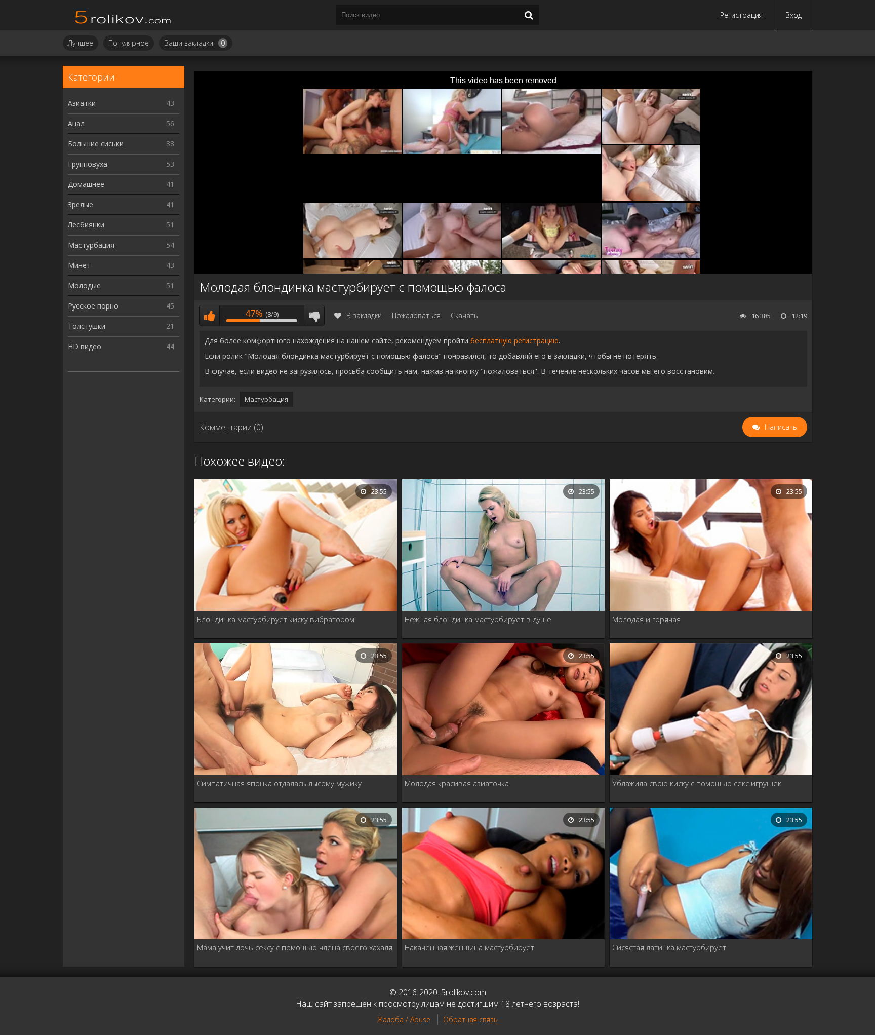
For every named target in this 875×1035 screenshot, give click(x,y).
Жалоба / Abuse (403, 1019)
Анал (121, 123)
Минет (121, 265)
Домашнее (121, 184)
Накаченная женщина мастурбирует (469, 947)
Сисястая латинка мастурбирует (669, 947)
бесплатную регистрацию (514, 341)
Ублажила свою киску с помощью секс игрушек (696, 783)
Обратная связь (470, 1019)
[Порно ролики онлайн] (123, 15)
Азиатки (121, 103)
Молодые (121, 285)
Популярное (128, 43)
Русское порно (121, 306)
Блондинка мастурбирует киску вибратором (275, 619)
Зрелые (121, 204)
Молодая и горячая (646, 619)
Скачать (464, 315)
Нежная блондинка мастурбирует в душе (478, 619)
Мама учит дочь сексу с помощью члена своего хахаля (294, 947)
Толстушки (121, 326)
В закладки (364, 315)
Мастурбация (121, 245)
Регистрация (741, 15)
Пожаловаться (416, 315)
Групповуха (121, 164)
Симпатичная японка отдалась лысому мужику (279, 783)
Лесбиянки (121, 224)
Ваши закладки (194, 43)
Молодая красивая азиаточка (457, 783)
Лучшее (80, 43)
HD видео (121, 346)
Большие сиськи (121, 143)
